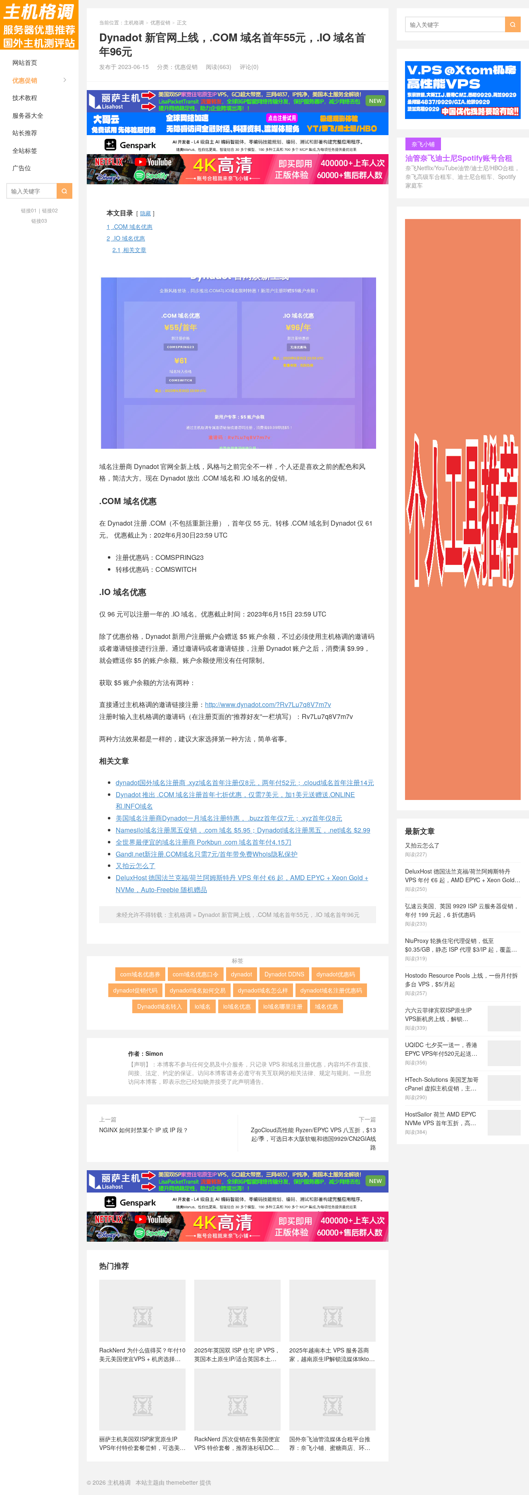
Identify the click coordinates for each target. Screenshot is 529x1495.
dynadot (241, 974)
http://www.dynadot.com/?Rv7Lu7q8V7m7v (268, 704)
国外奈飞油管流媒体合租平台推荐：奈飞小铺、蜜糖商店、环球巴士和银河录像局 (329, 1443)
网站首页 (24, 62)
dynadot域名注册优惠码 (331, 990)
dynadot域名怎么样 (263, 990)
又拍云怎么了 (135, 865)
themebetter (182, 1482)
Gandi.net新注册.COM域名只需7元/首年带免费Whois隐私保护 (207, 854)
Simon (154, 1053)
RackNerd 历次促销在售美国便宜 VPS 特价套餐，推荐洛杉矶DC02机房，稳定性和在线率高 (237, 1443)
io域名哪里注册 (283, 1006)
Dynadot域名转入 (159, 1006)
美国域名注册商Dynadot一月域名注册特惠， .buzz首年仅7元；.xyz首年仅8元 (229, 818)
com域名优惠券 (140, 974)
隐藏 (145, 213)
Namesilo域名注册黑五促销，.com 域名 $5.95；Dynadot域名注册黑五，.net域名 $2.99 (243, 830)
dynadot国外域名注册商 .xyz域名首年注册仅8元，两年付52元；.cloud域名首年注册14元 (245, 782)
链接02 (50, 210)
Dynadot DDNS (284, 974)
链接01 (29, 210)
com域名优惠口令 (196, 974)
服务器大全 (27, 115)
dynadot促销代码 (135, 990)
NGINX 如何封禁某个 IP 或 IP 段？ (143, 1130)
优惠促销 (24, 80)
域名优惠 (326, 1006)
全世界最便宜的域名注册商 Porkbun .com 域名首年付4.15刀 (203, 842)
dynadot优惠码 (336, 974)
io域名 (203, 1006)
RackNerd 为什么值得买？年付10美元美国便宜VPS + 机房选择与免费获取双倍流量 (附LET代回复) (142, 1354)
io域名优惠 (237, 1006)
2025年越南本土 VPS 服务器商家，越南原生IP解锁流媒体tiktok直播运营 (330, 1354)
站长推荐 (24, 132)
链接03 (39, 220)
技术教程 (24, 97)
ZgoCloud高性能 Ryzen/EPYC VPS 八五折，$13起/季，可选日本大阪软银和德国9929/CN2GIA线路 (313, 1138)
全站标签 (24, 150)
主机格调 (39, 25)
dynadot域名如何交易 (198, 990)
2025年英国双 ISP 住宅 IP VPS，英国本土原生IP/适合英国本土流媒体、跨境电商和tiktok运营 (237, 1354)
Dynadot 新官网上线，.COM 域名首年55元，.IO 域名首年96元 (279, 914)
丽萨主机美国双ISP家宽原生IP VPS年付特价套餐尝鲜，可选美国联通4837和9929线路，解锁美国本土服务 (142, 1443)
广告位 (21, 167)
